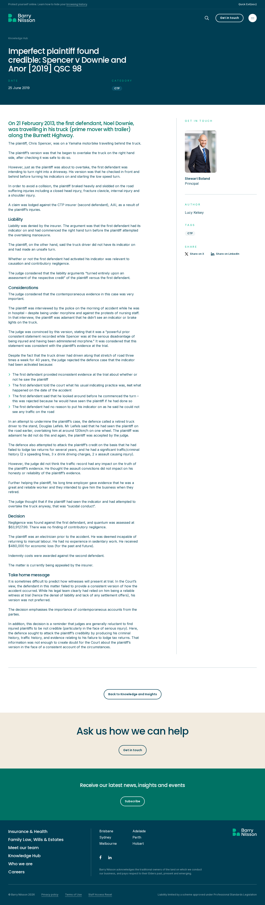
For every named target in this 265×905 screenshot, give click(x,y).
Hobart (138, 843)
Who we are (20, 864)
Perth (136, 837)
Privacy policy (49, 894)
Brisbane (106, 831)
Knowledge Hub (24, 856)
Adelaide (139, 831)
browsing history (76, 4)
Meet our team (23, 848)
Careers (16, 872)
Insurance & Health (27, 831)
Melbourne (108, 843)
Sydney (105, 837)
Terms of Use (73, 894)
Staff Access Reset (100, 894)
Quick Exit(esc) (247, 4)
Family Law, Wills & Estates (36, 839)
